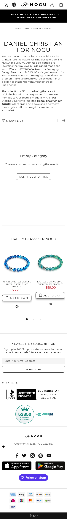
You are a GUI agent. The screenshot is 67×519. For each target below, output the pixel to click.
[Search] (6, 4)
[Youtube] (49, 455)
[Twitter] (24, 455)
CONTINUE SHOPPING (33, 176)
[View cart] (61, 4)
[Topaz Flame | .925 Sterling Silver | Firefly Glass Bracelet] (17, 263)
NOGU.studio (33, 4)
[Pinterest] (40, 455)
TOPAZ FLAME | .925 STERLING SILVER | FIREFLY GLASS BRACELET (16, 284)
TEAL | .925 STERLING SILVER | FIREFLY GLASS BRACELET (50, 283)
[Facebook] (17, 455)
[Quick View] (16, 306)
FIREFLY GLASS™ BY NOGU (33, 239)
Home (18, 28)
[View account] (52, 4)
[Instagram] (32, 455)
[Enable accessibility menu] (14, 4)
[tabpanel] (17, 282)
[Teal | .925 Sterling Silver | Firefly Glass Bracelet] (50, 263)
